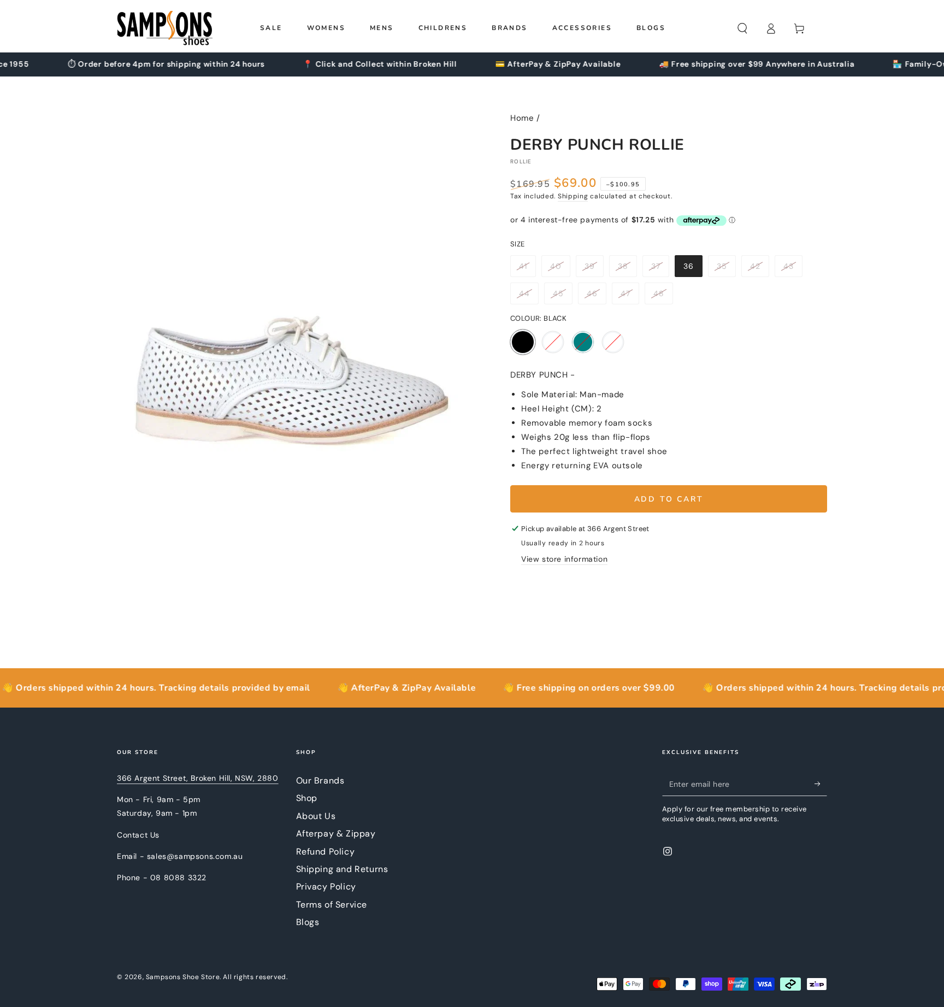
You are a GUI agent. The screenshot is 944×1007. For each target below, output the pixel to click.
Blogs (308, 922)
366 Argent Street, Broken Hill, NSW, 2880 (198, 778)
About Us (316, 816)
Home (522, 118)
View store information (564, 559)
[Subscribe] (821, 784)
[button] (742, 28)
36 (693, 269)
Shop (306, 798)
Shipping (573, 196)
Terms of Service (332, 904)
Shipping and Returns (342, 869)
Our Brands (320, 780)
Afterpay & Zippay (336, 833)
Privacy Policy (326, 886)
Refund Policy (325, 851)
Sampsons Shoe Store (183, 977)
